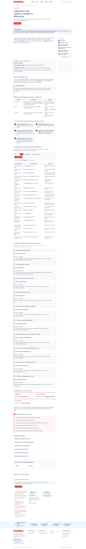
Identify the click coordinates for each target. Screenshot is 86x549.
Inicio (14, 5)
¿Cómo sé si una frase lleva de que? (22, 449)
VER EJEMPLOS (17, 23)
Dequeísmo (16, 112)
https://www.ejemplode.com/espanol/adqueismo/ (24, 483)
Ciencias (50, 1)
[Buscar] (71, 2)
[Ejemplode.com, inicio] (19, 2)
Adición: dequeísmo (36, 154)
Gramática (18, 5)
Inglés (46, 1)
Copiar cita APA (19, 486)
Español (33, 1)
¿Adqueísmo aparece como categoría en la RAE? (24, 442)
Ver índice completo (65, 56)
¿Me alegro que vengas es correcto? (22, 452)
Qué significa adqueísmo (63, 42)
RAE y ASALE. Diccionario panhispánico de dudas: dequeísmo (19, 503)
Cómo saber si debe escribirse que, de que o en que (65, 48)
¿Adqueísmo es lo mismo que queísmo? (22, 438)
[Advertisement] (34, 51)
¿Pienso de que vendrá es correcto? (22, 456)
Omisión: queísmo (27, 154)
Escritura (41, 1)
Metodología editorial (32, 503)
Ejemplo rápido (62, 40)
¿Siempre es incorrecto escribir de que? (22, 445)
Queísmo (15, 106)
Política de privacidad (66, 533)
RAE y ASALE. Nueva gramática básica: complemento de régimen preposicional (20, 511)
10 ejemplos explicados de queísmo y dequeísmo (64, 54)
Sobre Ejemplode (31, 533)
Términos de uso (65, 536)
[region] (35, 108)
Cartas (37, 1)
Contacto (52, 533)
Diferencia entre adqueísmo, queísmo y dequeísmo (64, 45)
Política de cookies (65, 534)
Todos (21, 154)
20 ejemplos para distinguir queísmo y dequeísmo (64, 51)
